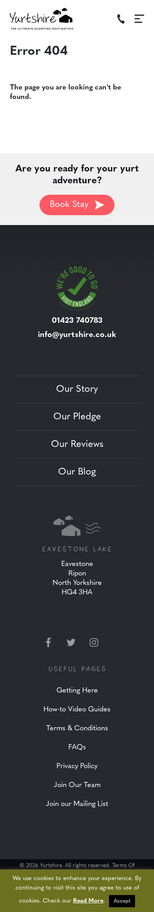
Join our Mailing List (77, 804)
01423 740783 (77, 321)
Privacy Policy (77, 766)
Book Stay (69, 204)
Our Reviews (77, 444)
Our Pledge (77, 417)
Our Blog (77, 472)
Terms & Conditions (77, 728)
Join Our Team (77, 785)
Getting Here (77, 690)
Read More (88, 901)
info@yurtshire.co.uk (77, 335)
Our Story (77, 389)
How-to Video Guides (77, 709)
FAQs (77, 747)
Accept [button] (122, 901)
